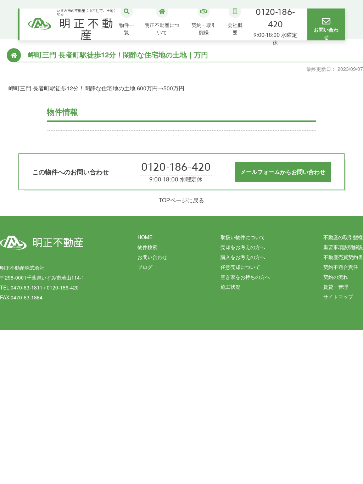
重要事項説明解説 (343, 247)
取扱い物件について (242, 237)
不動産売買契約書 (343, 256)
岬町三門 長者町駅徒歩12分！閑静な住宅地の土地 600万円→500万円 (96, 88)
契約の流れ (335, 276)
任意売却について (240, 266)
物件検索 (147, 247)
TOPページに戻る (181, 200)
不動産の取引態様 (343, 237)
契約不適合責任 (340, 266)
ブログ (145, 266)
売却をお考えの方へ (242, 247)
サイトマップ (338, 296)
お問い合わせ (152, 256)
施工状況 (230, 286)
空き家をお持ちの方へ (245, 276)
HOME (145, 237)
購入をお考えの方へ (242, 256)
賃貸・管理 (335, 286)
